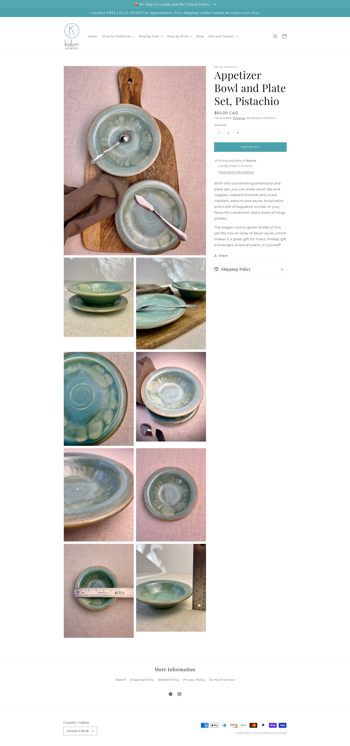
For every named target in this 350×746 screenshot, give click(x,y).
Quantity (220, 124)
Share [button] (223, 255)
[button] (275, 36)
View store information (236, 172)
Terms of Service (222, 680)
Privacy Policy (194, 680)
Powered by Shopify (275, 733)
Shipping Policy (142, 680)
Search (121, 680)
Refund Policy (168, 680)
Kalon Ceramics (254, 733)
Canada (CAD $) (78, 730)
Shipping (239, 117)
